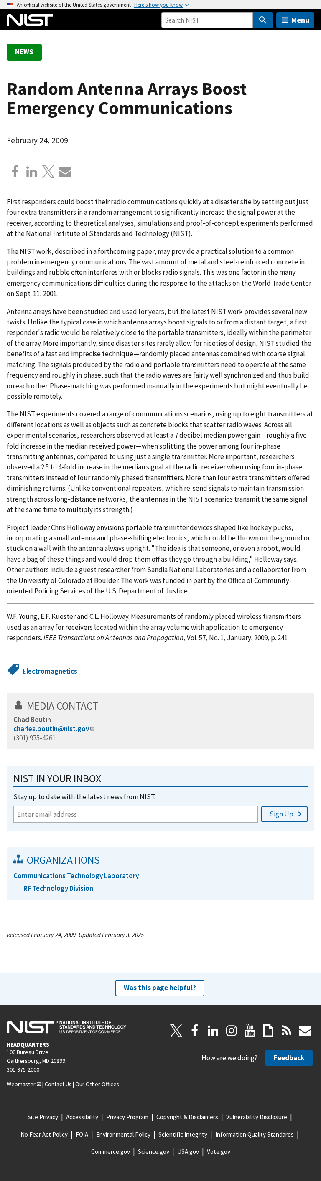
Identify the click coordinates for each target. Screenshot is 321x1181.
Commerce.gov (110, 1152)
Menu (300, 20)
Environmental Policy (123, 1134)
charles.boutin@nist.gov (51, 728)
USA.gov (188, 1152)
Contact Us (58, 1084)
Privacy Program (127, 1117)
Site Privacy (43, 1117)
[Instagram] (231, 1030)
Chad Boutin (32, 719)
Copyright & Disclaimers (187, 1117)
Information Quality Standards (254, 1134)
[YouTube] (250, 1030)
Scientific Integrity (182, 1134)
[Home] (30, 20)
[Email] (65, 171)
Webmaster (21, 1084)
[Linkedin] (31, 171)
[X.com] (48, 171)
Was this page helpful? (160, 987)
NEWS (24, 51)
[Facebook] (15, 171)
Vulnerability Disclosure (256, 1117)
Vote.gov (218, 1152)
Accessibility (82, 1117)
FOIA (82, 1134)
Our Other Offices (97, 1084)
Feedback (289, 1057)
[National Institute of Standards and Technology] (66, 1026)
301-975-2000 (23, 1069)
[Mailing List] (305, 1030)
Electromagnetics (50, 671)
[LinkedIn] (213, 1030)
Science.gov (153, 1152)
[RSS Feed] (287, 1030)
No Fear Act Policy (44, 1134)
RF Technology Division (58, 888)
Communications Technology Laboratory (76, 875)
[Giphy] (268, 1030)
